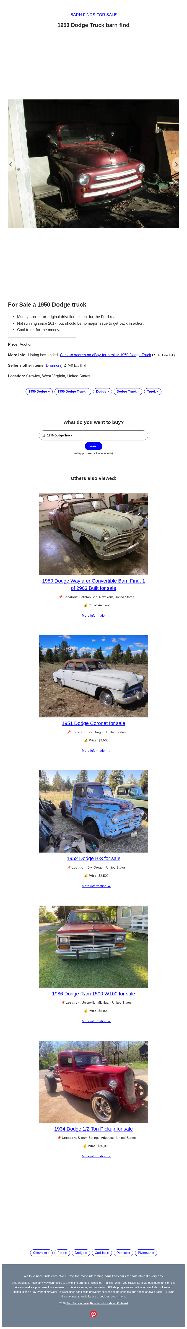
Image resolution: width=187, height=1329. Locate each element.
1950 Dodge (38, 391)
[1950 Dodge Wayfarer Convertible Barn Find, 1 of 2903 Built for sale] (93, 574)
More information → (96, 615)
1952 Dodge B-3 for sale (93, 858)
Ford (60, 1252)
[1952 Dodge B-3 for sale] (93, 851)
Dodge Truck (127, 391)
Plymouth (144, 1252)
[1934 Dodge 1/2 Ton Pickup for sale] (93, 1122)
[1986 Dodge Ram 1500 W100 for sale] (93, 987)
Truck (151, 391)
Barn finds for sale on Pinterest (109, 1303)
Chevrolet (40, 1252)
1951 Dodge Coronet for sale (93, 723)
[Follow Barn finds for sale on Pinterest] (93, 1316)
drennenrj (54, 365)
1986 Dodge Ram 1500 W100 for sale (93, 994)
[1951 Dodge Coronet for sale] (93, 716)
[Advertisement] (93, 65)
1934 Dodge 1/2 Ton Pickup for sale (93, 1129)
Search (94, 446)
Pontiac (122, 1252)
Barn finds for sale (93, 14)
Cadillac (100, 1252)
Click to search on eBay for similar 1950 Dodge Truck (105, 355)
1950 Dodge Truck (71, 391)
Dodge (101, 391)
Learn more (118, 1296)
